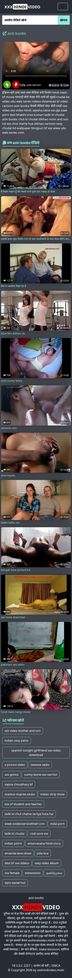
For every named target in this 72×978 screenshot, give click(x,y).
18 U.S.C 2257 (21, 966)
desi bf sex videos (17, 863)
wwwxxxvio (33, 873)
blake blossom (49, 949)
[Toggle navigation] (63, 6)
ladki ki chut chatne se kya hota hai (29, 814)
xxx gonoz (12, 774)
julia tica (42, 853)
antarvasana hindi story (44, 843)
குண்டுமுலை (54, 873)
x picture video (15, 765)
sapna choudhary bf (19, 784)
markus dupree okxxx (20, 794)
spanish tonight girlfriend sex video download (36, 752)
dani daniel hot (15, 883)
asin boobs (36, 898)
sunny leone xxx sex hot (40, 774)
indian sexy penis (16, 741)
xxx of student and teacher (23, 804)
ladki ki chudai (15, 834)
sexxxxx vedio (40, 765)
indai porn (57, 824)
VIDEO (22, 6)
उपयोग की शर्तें (40, 966)
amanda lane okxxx (18, 853)
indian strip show (52, 794)
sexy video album (47, 863)
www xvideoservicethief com (25, 824)
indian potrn (13, 843)
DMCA (56, 966)
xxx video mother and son (23, 731)
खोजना (63, 20)
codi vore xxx (39, 834)
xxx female (12, 873)
